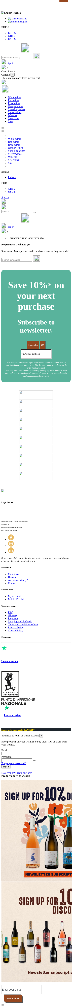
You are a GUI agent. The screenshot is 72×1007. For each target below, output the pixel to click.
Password (6, 756)
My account (14, 596)
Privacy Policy (15, 627)
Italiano (23, 18)
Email (4, 750)
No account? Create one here (16, 772)
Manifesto (13, 574)
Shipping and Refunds (20, 621)
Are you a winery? (18, 580)
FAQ (10, 612)
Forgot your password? (13, 763)
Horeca (12, 577)
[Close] (2, 131)
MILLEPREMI (16, 599)
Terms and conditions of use (23, 624)
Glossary (12, 615)
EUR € (12, 32)
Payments (13, 618)
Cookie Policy (15, 630)
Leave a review (9, 661)
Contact (12, 583)
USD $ (12, 39)
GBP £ (11, 36)
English (23, 21)
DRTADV (30, 730)
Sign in (5, 197)
